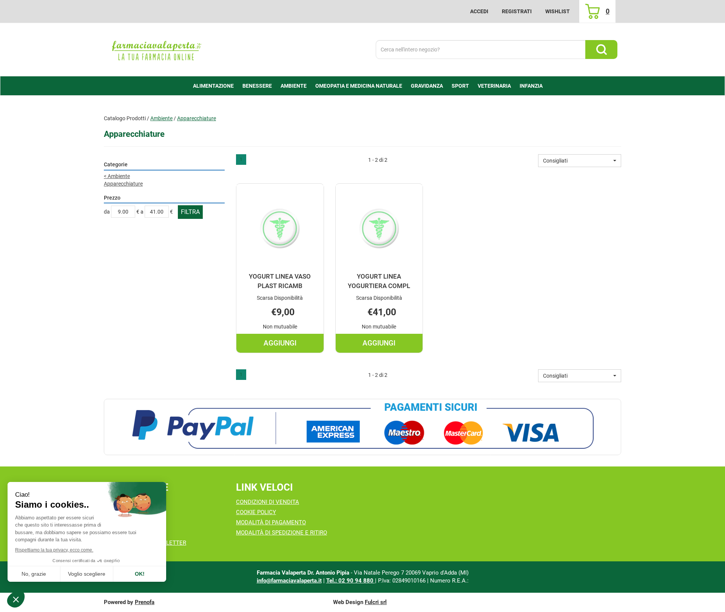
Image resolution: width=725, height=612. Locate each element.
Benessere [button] (257, 86)
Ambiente (161, 118)
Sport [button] (460, 86)
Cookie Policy (256, 512)
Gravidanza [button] (427, 86)
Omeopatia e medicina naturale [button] (358, 86)
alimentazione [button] (213, 86)
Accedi (479, 11)
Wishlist (557, 11)
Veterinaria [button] (494, 86)
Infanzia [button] (531, 86)
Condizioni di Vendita (267, 502)
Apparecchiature (123, 184)
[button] (579, 160)
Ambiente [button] (294, 86)
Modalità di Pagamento (271, 522)
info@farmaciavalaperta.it (289, 580)
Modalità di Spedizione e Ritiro (281, 532)
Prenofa (144, 602)
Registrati (517, 11)
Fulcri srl (376, 602)
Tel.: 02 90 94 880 (350, 580)
